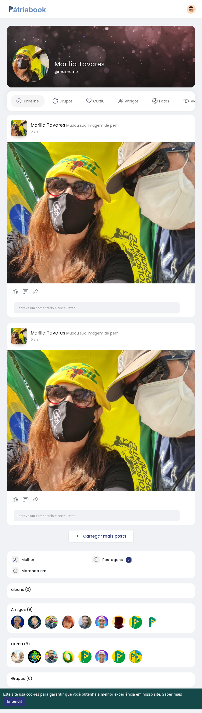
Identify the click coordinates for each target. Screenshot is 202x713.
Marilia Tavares (79, 64)
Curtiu (17, 644)
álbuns (17, 589)
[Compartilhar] (35, 291)
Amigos (18, 609)
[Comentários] (25, 291)
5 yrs (35, 131)
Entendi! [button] (14, 701)
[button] (191, 9)
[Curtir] (25, 291)
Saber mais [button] (172, 694)
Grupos (18, 678)
